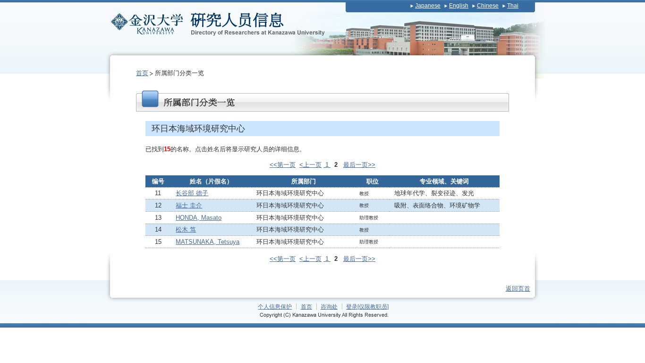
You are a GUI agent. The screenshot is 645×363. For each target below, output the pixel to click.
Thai (512, 5)
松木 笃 (186, 229)
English (458, 5)
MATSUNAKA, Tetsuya (207, 241)
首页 (142, 73)
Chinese (488, 5)
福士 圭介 (189, 205)
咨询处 (329, 306)
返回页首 (518, 288)
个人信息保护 (275, 306)
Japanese (428, 5)
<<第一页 (283, 164)
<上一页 (310, 164)
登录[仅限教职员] (367, 306)
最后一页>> (359, 164)
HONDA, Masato (198, 217)
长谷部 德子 (192, 193)
